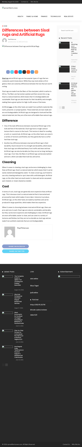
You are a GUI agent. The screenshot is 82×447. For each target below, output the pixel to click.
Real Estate (68, 16)
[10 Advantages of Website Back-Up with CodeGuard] (64, 45)
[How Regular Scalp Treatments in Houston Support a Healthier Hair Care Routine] (7, 349)
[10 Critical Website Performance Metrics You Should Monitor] (64, 85)
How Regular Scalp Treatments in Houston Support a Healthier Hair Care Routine (18, 352)
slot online (34, 279)
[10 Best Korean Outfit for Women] (64, 69)
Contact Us (24, 2)
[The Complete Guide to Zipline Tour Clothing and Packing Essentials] (7, 278)
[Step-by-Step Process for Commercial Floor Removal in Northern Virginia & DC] (7, 333)
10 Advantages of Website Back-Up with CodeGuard (74, 49)
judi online (34, 292)
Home (5, 26)
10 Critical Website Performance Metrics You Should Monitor (74, 89)
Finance (44, 16)
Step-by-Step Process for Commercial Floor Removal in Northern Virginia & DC (18, 335)
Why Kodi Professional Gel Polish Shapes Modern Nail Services (18, 298)
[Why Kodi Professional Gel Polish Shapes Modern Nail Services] (7, 297)
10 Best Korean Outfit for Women (74, 69)
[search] (78, 16)
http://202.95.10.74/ (37, 305)
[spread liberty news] (10, 8)
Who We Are (34, 2)
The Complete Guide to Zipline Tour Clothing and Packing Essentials (19, 280)
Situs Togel (34, 286)
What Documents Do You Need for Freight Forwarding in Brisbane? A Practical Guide (19, 318)
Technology (56, 16)
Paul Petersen (12, 39)
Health (20, 16)
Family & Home (32, 16)
